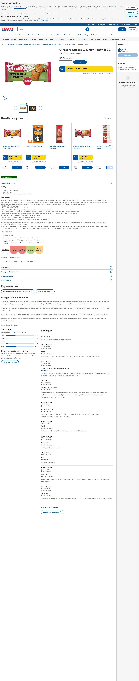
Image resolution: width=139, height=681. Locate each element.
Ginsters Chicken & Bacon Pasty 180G (82, 147)
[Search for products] (87, 29)
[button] (90, 24)
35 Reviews (77, 53)
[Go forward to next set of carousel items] (110, 147)
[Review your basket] (120, 50)
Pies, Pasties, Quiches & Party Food (29, 44)
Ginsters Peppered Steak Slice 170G (105, 147)
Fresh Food (11, 44)
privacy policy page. (20, 8)
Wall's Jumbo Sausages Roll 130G (57, 147)
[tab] (23, 108)
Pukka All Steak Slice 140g (34, 146)
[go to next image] (40, 108)
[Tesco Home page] (7, 29)
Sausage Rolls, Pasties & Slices (52, 44)
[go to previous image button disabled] (15, 108)
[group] (12, 147)
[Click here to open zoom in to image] (5, 98)
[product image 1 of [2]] (28, 74)
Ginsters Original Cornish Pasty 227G (11, 147)
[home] (2, 44)
